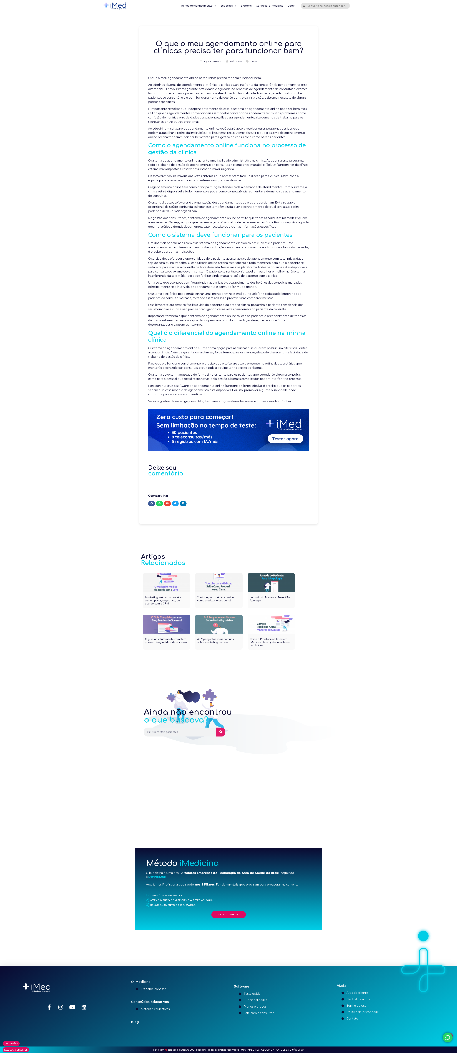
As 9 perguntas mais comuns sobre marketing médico (215, 641)
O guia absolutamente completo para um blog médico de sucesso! (166, 641)
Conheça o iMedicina (269, 5)
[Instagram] (60, 1007)
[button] (151, 503)
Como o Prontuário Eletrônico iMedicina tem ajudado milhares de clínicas (270, 642)
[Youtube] (72, 1007)
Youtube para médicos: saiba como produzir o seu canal (215, 599)
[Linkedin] (84, 1007)
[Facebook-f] (49, 1007)
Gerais (254, 61)
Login (291, 5)
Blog (135, 1022)
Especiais (226, 5)
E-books (246, 5)
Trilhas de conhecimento (197, 5)
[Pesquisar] (220, 732)
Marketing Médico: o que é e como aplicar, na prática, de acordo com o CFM (163, 600)
